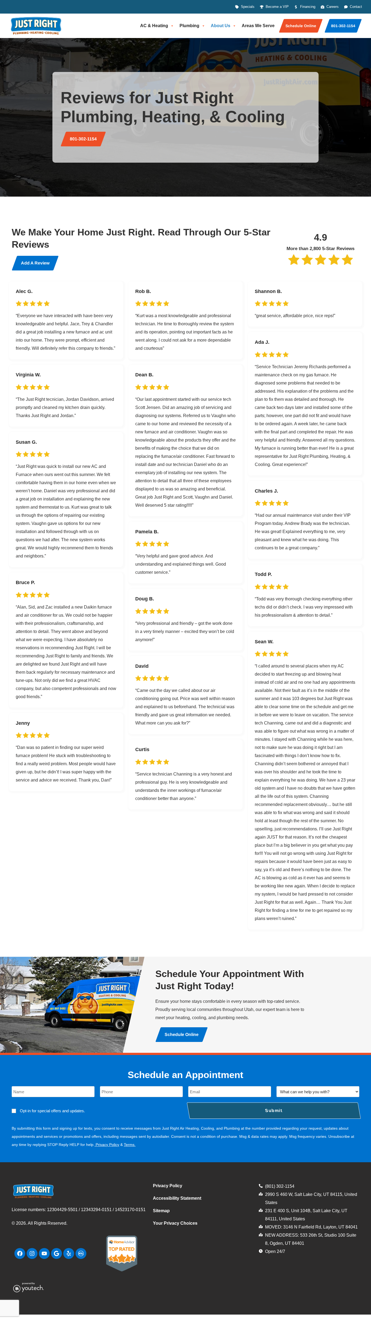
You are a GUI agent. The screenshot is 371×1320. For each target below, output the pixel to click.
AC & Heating (154, 25)
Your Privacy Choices (175, 1223)
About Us (220, 25)
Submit (274, 1110)
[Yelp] (68, 1253)
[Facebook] (19, 1253)
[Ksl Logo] (81, 1253)
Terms (129, 1144)
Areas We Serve (258, 25)
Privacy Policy (107, 1144)
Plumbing (189, 25)
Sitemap (161, 1210)
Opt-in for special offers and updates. (52, 1110)
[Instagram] (32, 1253)
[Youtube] (44, 1253)
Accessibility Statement (177, 1198)
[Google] (56, 1253)
